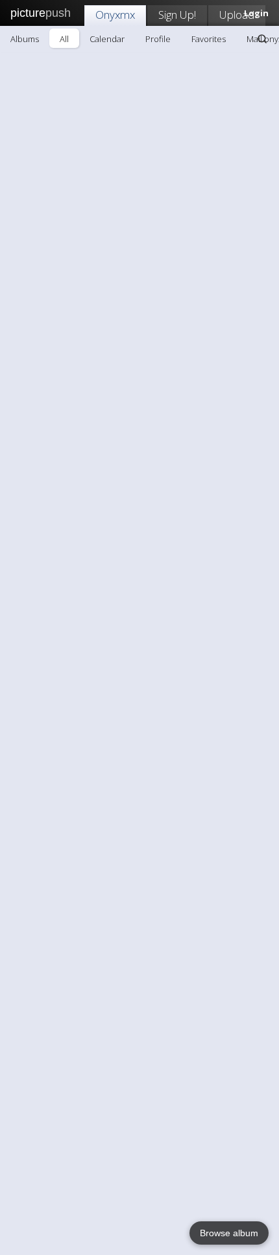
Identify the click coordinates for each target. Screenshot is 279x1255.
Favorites (208, 39)
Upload (236, 14)
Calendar (107, 39)
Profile (158, 39)
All (64, 39)
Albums (24, 39)
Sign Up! (177, 14)
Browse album (229, 1233)
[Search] (262, 38)
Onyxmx (115, 14)
